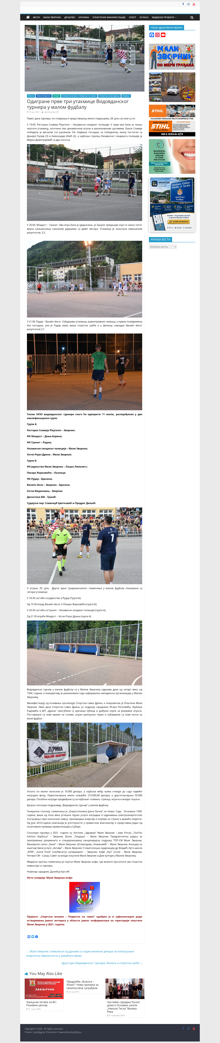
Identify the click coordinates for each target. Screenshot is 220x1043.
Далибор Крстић (51, 112)
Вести (36, 17)
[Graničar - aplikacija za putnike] (172, 204)
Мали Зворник (52, 17)
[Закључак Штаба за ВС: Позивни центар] (44, 980)
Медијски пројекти (163, 17)
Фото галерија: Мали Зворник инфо (49, 877)
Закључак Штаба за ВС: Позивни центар (41, 1003)
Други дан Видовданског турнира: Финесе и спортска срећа (102, 963)
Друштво (69, 17)
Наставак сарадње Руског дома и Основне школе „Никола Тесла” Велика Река (123, 1007)
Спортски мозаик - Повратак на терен (79, 96)
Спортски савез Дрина (109, 96)
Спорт (132, 17)
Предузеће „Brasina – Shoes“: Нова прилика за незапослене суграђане (82, 985)
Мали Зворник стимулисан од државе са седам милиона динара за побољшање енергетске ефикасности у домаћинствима (80, 953)
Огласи (144, 17)
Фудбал (126, 96)
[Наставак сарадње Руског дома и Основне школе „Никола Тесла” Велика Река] (125, 980)
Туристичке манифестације (108, 17)
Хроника (84, 17)
